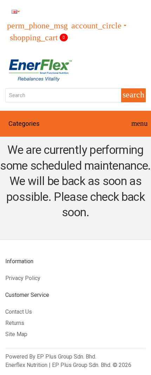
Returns (14, 323)
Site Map (16, 334)
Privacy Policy (22, 278)
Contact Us (18, 311)
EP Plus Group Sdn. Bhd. (66, 356)
